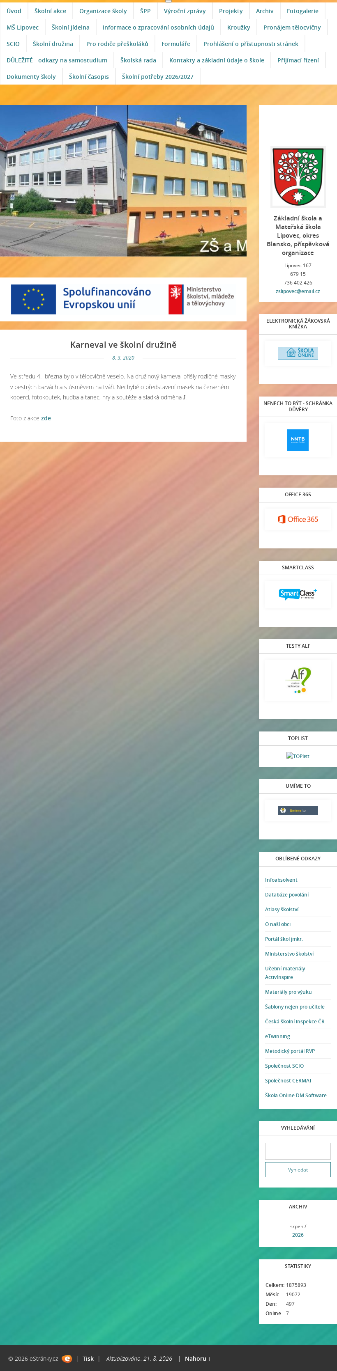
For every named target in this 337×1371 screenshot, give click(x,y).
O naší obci (278, 924)
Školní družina (53, 44)
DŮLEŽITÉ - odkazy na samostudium (57, 60)
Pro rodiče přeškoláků (117, 44)
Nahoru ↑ (198, 1358)
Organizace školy (103, 11)
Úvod (14, 11)
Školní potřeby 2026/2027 (158, 76)
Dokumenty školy (31, 76)
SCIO (13, 44)
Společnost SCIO (284, 1065)
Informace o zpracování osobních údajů (158, 27)
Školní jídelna (71, 27)
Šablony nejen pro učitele (295, 1006)
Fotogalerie (303, 11)
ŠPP (145, 11)
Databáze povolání (287, 894)
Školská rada (138, 60)
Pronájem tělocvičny (292, 27)
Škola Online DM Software (296, 1095)
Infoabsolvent (281, 879)
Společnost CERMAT (288, 1080)
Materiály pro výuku (288, 991)
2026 (298, 1234)
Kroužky (238, 27)
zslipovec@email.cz (298, 291)
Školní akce (50, 11)
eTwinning (277, 1036)
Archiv (265, 11)
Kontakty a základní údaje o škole (216, 60)
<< (274, 1230)
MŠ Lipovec (23, 27)
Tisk (88, 1358)
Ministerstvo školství (289, 953)
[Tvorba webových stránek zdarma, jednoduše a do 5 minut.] (67, 1359)
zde (46, 418)
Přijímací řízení (298, 60)
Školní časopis (89, 76)
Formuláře (176, 44)
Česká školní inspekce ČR (295, 1021)
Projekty (231, 11)
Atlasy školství (281, 909)
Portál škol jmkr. (284, 938)
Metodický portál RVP (290, 1051)
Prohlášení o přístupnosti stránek (250, 44)
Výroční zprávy (185, 11)
